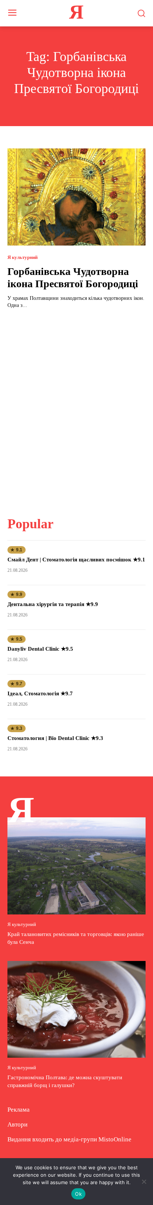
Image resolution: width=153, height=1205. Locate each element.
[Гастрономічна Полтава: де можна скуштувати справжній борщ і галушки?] (76, 1009)
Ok (78, 1194)
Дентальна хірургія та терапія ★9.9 (52, 604)
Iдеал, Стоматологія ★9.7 (40, 693)
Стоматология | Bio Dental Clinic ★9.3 (55, 738)
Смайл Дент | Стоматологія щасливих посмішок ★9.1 (76, 560)
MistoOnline (114, 1139)
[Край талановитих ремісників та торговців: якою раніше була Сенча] (76, 865)
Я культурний (22, 257)
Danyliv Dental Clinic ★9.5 (40, 649)
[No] (143, 1181)
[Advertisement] (76, 408)
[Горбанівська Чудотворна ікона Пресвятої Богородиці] (76, 196)
